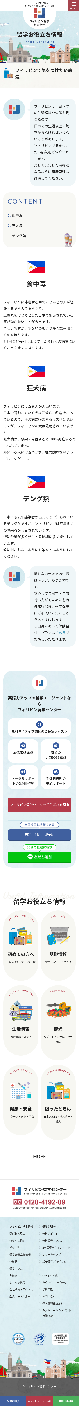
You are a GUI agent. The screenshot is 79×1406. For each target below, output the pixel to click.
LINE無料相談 (50, 1275)
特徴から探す (17, 1240)
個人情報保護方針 (52, 1303)
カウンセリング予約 (54, 1282)
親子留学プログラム (54, 1261)
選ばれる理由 (17, 1233)
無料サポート (50, 1233)
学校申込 (47, 1289)
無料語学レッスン (52, 1240)
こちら (60, 632)
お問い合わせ (50, 1296)
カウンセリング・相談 (39, 1401)
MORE (39, 1156)
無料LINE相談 (66, 1401)
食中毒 (17, 215)
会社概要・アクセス (21, 1289)
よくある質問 (17, 1282)
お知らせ (14, 1275)
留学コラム (16, 1268)
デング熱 (19, 235)
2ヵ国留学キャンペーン (56, 1247)
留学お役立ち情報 (20, 1254)
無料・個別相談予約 (39, 834)
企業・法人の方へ (20, 1296)
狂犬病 (17, 225)
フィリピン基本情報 (21, 1226)
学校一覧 (14, 1247)
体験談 (13, 1261)
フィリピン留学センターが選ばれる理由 (39, 804)
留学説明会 (13, 1401)
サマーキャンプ (51, 1254)
